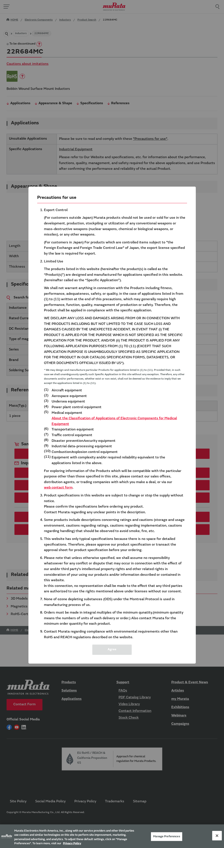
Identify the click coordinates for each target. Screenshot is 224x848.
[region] (112, 836)
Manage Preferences (166, 836)
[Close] (217, 835)
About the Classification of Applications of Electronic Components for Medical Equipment (114, 421)
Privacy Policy (72, 843)
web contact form (58, 487)
